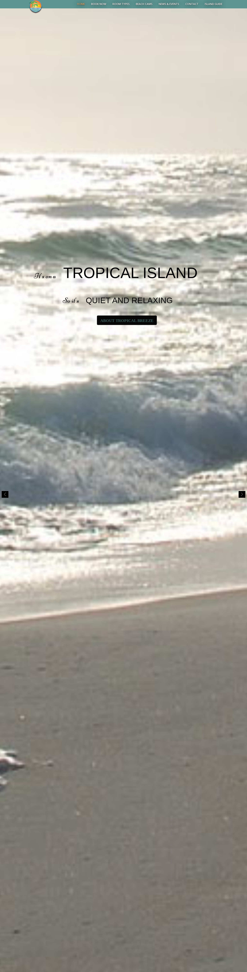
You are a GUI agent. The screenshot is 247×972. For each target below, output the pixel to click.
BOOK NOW (98, 4)
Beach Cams (144, 4)
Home (81, 4)
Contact (191, 4)
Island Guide (213, 4)
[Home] (35, 6)
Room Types (121, 4)
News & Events (169, 4)
